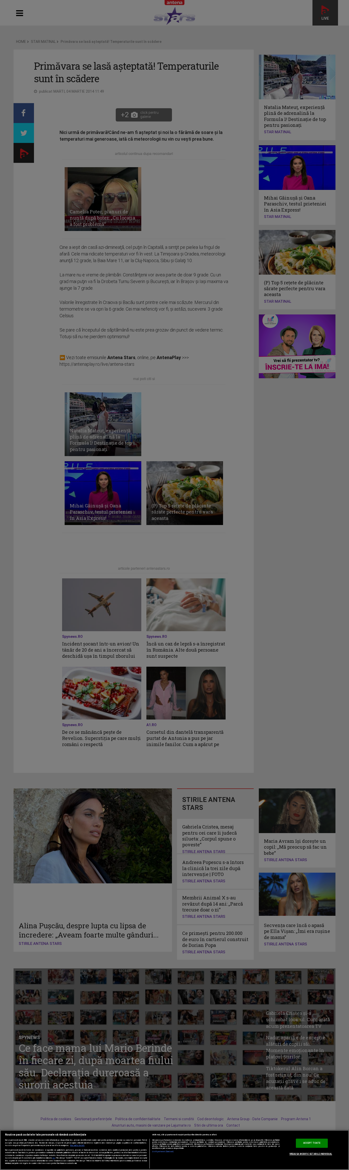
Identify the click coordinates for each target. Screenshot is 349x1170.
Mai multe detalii (77, 1145)
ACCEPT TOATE (311, 1143)
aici (53, 1158)
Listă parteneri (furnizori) (163, 1152)
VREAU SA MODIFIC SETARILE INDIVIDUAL (310, 1154)
